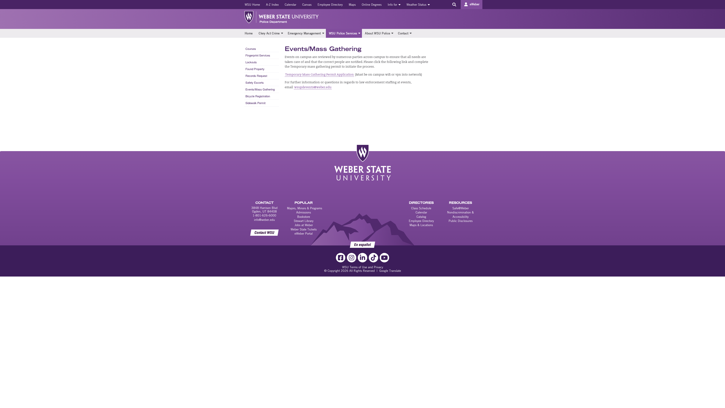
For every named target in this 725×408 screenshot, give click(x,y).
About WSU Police (377, 33)
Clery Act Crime (269, 33)
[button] (282, 33)
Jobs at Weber (304, 225)
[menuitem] (252, 4)
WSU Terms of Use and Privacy (362, 267)
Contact (403, 33)
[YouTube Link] (384, 257)
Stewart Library (303, 221)
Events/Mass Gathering (260, 89)
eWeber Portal (304, 233)
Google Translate (390, 271)
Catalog (421, 217)
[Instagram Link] (351, 257)
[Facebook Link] (340, 257)
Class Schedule (421, 208)
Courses (250, 49)
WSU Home (252, 4)
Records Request (256, 76)
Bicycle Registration (257, 96)
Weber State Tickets (304, 229)
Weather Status (416, 4)
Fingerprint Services (257, 55)
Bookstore (303, 217)
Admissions (303, 212)
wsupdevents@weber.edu (312, 87)
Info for (393, 4)
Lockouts (251, 62)
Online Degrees (372, 4)
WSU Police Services (343, 33)
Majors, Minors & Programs (304, 208)
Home (249, 33)
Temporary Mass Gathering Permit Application (319, 74)
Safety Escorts (254, 82)
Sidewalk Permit (255, 103)
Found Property (255, 69)
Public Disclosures (461, 221)
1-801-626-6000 (264, 215)
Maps (352, 4)
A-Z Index (272, 4)
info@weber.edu (264, 220)
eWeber (474, 4)
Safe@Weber (460, 208)
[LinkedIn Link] (362, 257)
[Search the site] (454, 4)
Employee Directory (330, 4)
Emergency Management (304, 33)
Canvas (307, 4)
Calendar (290, 4)
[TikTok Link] (373, 257)
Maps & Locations (421, 225)
